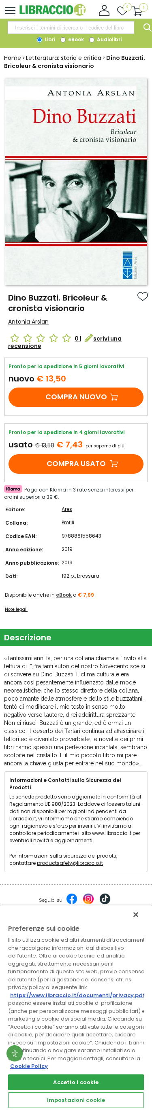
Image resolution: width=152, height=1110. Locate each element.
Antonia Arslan (28, 322)
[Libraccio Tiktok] (105, 903)
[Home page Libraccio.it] (52, 14)
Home (12, 58)
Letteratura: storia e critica (63, 58)
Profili (68, 522)
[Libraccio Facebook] (71, 903)
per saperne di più (105, 446)
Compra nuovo (76, 397)
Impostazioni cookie (76, 1100)
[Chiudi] (135, 914)
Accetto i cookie (75, 1082)
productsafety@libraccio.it (70, 863)
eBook (75, 39)
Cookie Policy (29, 1066)
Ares (67, 509)
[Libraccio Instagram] (88, 903)
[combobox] (71, 27)
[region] (76, 1007)
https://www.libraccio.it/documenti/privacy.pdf (77, 995)
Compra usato (76, 463)
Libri (49, 39)
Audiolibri (109, 39)
